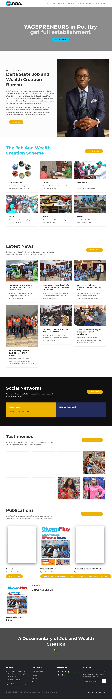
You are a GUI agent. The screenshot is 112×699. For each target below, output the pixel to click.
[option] (56, 29)
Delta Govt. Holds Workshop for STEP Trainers (56, 330)
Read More (60, 40)
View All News (95, 250)
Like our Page (95, 391)
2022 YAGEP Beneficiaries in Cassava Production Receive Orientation (56, 287)
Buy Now (14, 576)
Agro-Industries (16, 182)
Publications (80, 3)
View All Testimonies (92, 440)
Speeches (34, 675)
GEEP (45, 182)
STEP (45, 216)
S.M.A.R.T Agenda (94, 151)
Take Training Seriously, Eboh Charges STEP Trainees (19, 353)
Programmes (70, 3)
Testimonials (90, 3)
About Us (60, 3)
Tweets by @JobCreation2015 (19, 411)
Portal (54, 3)
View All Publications (92, 514)
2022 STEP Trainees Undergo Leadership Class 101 (89, 287)
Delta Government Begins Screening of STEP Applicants (89, 332)
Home (47, 3)
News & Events (100, 3)
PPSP (11, 216)
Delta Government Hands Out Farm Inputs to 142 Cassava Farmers (20, 287)
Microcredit (82, 182)
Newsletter (35, 682)
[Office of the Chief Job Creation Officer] (14, 3)
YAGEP (80, 216)
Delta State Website (37, 671)
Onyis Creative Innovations (49, 692)
